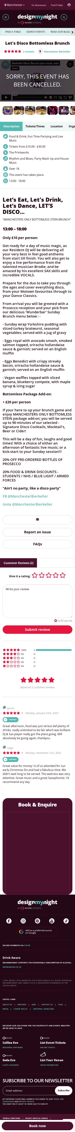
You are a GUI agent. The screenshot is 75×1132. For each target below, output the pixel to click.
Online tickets (47, 1047)
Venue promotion (49, 1065)
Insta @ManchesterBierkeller (27, 504)
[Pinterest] (37, 921)
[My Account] (70, 5)
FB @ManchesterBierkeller (25, 496)
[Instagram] (23, 921)
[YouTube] (51, 921)
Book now (37, 1125)
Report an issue (37, 532)
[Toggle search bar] (64, 17)
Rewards (21, 1004)
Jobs (34, 1004)
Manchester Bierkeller (57, 51)
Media (5, 1009)
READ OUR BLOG (60, 31)
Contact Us (47, 1004)
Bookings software (13, 1047)
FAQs (37, 544)
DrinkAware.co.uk (12, 967)
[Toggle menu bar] (6, 17)
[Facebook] (9, 921)
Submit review (37, 629)
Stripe (27, 945)
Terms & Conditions (12, 1118)
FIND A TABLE (13, 31)
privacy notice (26, 1101)
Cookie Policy (21, 1009)
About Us (7, 1004)
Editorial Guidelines (43, 1009)
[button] (19, 51)
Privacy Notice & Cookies (36, 1118)
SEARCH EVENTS (35, 31)
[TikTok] (66, 921)
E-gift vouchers (11, 1065)
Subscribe (63, 1090)
